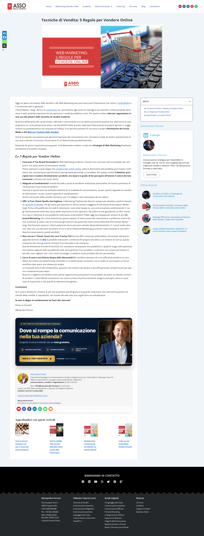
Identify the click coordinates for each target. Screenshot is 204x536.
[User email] (50, 409)
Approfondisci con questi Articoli (158, 115)
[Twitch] (121, 481)
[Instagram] (192, 6)
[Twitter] (108, 481)
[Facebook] (184, 6)
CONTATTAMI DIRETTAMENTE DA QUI (32, 396)
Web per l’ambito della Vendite (42, 132)
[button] (190, 101)
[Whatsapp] (196, 6)
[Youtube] (180, 6)
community (51, 110)
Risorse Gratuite (102, 6)
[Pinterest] (114, 481)
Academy (87, 6)
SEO (44, 239)
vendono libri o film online (68, 169)
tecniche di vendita (34, 204)
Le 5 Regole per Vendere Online (157, 112)
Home (48, 6)
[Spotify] (45, 409)
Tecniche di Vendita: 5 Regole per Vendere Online (164, 108)
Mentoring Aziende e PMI (67, 6)
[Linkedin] (188, 6)
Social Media (124, 103)
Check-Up (120, 6)
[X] (4, 46)
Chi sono (133, 6)
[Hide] (3, 50)
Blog (143, 6)
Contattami (155, 6)
